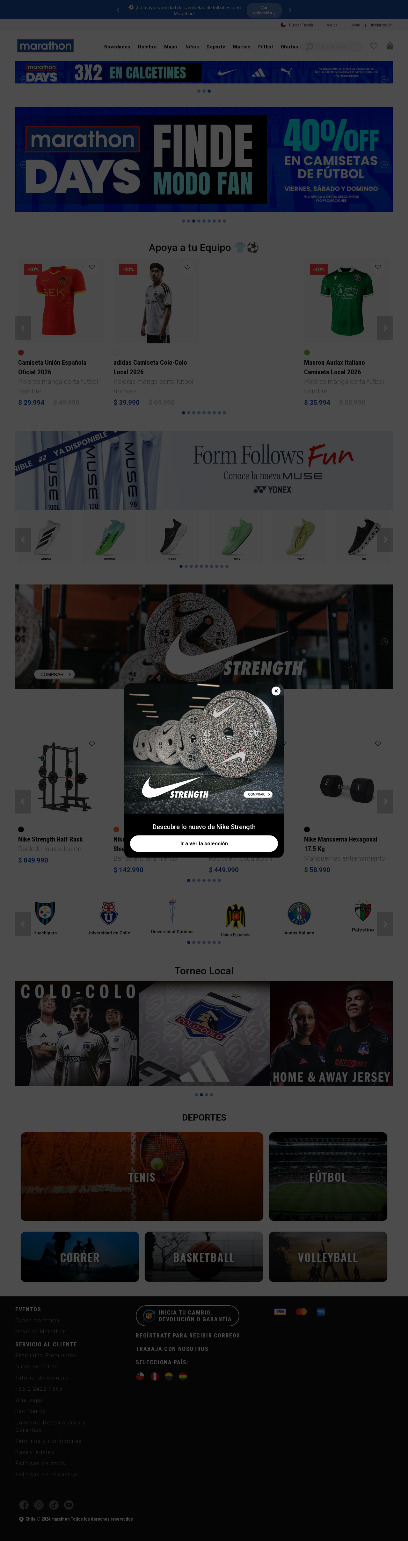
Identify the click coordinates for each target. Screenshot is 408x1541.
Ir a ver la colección (204, 843)
